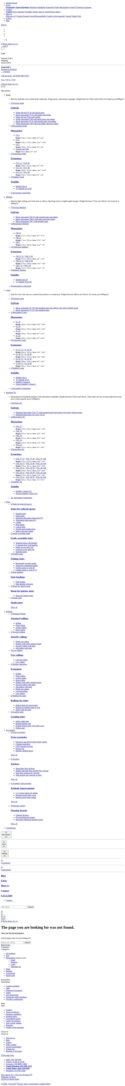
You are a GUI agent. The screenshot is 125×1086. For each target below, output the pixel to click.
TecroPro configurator (14, 999)
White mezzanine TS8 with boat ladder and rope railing (37, 124)
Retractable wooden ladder (26, 563)
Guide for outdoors (13, 1021)
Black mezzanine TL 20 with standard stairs (32, 310)
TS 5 (17, 140)
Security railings (19, 637)
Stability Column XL (24, 491)
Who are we (10, 1038)
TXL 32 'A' (20, 463)
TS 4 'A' (19, 172)
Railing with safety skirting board (28, 644)
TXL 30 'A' (20, 468)
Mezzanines (64, 7)
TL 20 (18, 336)
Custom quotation (13, 986)
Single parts (17, 602)
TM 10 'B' (29, 261)
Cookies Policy (45, 1084)
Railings (9, 612)
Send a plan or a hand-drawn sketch (47, 12)
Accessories (10, 730)
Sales (8, 988)
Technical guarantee (83, 7)
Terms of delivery (12, 1012)
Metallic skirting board (24, 751)
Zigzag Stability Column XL (27, 494)
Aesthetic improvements (22, 788)
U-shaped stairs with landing (27, 545)
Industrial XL (11, 393)
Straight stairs (21, 514)
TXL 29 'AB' (41, 473)
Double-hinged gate (23, 724)
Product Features (23, 16)
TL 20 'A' (19, 363)
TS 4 (17, 145)
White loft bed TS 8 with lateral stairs (30, 113)
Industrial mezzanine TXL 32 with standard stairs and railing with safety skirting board (49, 413)
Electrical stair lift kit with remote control (31, 742)
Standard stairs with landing (26, 543)
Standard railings (19, 618)
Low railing (20, 662)
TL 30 (18, 326)
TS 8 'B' (26, 163)
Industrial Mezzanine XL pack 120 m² (30, 415)
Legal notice (33, 1084)
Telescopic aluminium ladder (27, 566)
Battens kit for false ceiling (26, 797)
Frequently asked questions (16, 997)
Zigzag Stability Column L (26, 384)
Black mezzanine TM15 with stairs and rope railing (35, 219)
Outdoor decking (22, 815)
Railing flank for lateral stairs (27, 705)
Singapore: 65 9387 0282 (16, 1071)
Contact (9, 10)
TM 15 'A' (20, 256)
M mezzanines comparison (21, 286)
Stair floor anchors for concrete (27, 773)
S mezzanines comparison (21, 193)
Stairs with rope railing (24, 531)
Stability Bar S (21, 186)
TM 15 (18, 233)
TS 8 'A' (19, 163)
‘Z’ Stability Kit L (22, 380)
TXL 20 (19, 445)
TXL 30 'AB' (41, 468)
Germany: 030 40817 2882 (16, 1064)
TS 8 (17, 135)
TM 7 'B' (27, 266)
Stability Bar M (21, 280)
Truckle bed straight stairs (25, 529)
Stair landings (18, 577)
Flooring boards (19, 810)
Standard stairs (21, 552)
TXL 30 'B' (30, 468)
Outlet (8, 993)
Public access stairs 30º (24, 547)
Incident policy (11, 1016)
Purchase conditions (13, 1014)
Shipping (33, 7)
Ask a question (18, 12)
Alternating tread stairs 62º (26, 520)
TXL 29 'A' (20, 473)
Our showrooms (12, 995)
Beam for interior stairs (22, 591)
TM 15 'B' (29, 256)
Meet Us (5, 885)
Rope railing (20, 630)
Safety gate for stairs (23, 710)
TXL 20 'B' (30, 477)
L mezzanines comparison (21, 388)
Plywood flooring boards (25, 817)
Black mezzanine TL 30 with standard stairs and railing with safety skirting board (47, 308)
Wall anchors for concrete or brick (29, 775)
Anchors (15, 764)
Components (11, 828)
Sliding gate (20, 728)
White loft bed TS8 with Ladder (28, 117)
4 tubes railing (21, 628)
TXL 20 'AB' (41, 477)
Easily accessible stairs (22, 538)
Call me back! (6, 76)
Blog (8, 21)
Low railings (17, 655)
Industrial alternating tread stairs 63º (29, 518)
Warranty (9, 1025)
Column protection (23, 744)
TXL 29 (19, 440)
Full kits (15, 108)
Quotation (28, 12)
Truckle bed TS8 (22, 149)
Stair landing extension (24, 584)
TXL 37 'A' (20, 459)
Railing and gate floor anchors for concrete (32, 771)
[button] (1, 905)
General (72, 7)
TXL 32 (19, 431)
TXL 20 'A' (20, 477)
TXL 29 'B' (30, 473)
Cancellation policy (13, 1019)
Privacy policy (22, 1084)
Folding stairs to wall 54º (25, 568)
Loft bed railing (22, 660)
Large (8, 290)
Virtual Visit (76, 16)
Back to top (6, 945)
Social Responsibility (38, 16)
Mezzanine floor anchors (25, 769)
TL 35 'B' (28, 350)
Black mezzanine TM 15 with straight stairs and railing (37, 217)
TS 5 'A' (19, 168)
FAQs (8, 5)
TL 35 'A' (19, 350)
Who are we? (11, 16)
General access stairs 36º (25, 550)
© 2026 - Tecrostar (9, 1084)
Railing (18, 623)
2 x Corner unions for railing (27, 793)
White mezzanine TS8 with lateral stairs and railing (35, 119)
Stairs (57, 7)
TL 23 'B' (28, 359)
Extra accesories (19, 737)
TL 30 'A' (19, 354)
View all (14, 607)
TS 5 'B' (26, 168)
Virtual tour (10, 1049)
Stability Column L (23, 382)
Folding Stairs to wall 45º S (26, 570)
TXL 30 (19, 436)
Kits (7, 956)
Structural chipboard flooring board (29, 820)
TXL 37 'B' (30, 459)
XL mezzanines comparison (21, 498)
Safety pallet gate (22, 721)
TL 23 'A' (19, 359)
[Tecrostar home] (2, 914)
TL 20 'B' (28, 363)
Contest (68, 16)
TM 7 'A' (19, 266)
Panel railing (20, 625)
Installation (41, 7)
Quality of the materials (56, 16)
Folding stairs (17, 558)
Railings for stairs (19, 700)
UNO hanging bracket (24, 746)
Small (8, 95)
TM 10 (18, 238)
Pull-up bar (20, 749)
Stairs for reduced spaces (23, 509)
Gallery (9, 18)
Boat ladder (20, 525)
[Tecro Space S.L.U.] (9, 44)
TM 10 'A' (20, 261)
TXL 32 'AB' (41, 463)
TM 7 (18, 242)
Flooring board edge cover (26, 795)
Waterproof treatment (14, 990)
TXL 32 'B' (30, 463)
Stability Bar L (21, 378)
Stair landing (20, 582)
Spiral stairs (20, 516)
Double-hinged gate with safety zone (30, 726)
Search (27, 942)
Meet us (9, 14)
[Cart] (2, 917)
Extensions (50, 7)
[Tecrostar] (4, 87)
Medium (9, 197)
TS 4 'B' (26, 172)
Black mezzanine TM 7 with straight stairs (32, 221)
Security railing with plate (25, 646)
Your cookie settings (13, 1023)
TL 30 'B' (28, 354)
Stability (15, 182)
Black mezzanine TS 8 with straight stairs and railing (36, 121)
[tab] (65, 900)
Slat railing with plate (24, 648)
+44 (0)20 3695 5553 (20, 76)
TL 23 (18, 331)
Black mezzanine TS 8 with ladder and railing (33, 115)
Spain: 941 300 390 (13, 1060)
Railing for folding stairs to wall (28, 707)
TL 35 (18, 322)
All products (10, 953)
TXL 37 (19, 426)
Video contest (11, 1045)
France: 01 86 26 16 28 (15, 1062)
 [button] (1, 909)
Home (11, 3)
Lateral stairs (20, 527)
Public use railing (22, 642)
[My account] (4, 917)
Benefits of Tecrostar (14, 1051)
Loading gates (18, 716)
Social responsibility (13, 1047)
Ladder (18, 522)
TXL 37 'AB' (41, 459)
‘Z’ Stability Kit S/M (23, 189)
